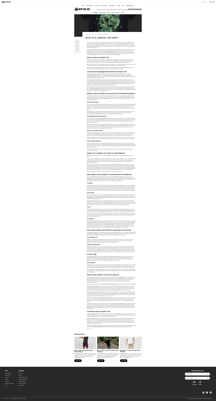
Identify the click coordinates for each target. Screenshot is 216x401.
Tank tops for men (129, 266)
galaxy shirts (96, 124)
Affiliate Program (22, 381)
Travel (122, 12)
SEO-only (91, 328)
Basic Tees (97, 5)
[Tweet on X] (77, 44)
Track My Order (8, 373)
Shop (83, 5)
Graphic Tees (90, 5)
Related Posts (79, 334)
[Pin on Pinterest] (77, 48)
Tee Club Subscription (23, 379)
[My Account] (210, 2)
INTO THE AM (192, 398)
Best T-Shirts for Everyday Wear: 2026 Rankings (83, 351)
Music (108, 12)
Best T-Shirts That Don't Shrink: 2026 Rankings (107, 351)
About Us (20, 373)
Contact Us (7, 377)
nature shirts (119, 224)
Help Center (7, 375)
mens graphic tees (103, 125)
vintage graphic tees (123, 291)
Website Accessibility (9, 383)
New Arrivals (112, 5)
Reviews (20, 375)
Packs (118, 5)
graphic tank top (93, 250)
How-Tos (118, 12)
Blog (6, 385)
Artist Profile (102, 12)
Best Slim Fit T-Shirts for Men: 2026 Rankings (130, 351)
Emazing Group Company (207, 398)
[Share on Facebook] (77, 46)
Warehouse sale (130, 5)
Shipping (7, 381)
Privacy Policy (21, 385)
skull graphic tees (127, 224)
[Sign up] (208, 374)
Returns (6, 379)
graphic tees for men (106, 67)
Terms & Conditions (22, 383)
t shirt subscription (102, 307)
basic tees (133, 167)
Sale (123, 5)
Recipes (112, 12)
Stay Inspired (95, 12)
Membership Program (23, 377)
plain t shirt (90, 158)
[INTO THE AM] (6, 2)
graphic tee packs (129, 306)
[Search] (201, 2)
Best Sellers (104, 5)
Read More (78, 360)
